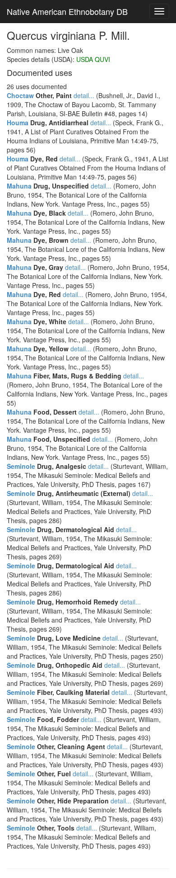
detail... (84, 95)
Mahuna (19, 185)
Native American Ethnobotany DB (67, 11)
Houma (17, 122)
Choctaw (20, 95)
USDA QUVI (93, 59)
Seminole (21, 466)
